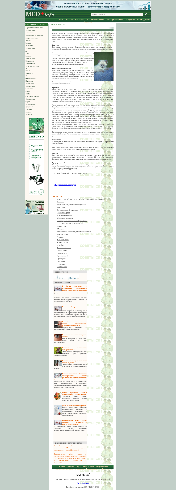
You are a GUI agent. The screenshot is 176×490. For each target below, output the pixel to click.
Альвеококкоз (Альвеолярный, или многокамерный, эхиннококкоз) (81, 199)
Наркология (29, 73)
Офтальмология (31, 78)
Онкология (29, 76)
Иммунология (30, 58)
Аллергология (30, 30)
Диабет (28, 53)
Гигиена (28, 43)
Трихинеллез (61, 253)
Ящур (59, 269)
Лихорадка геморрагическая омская (70, 223)
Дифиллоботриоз (63, 213)
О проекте (130, 20)
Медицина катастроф (32, 66)
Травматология (30, 104)
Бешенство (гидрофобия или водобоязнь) (72, 204)
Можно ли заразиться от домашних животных (74, 232)
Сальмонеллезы (63, 240)
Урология (29, 109)
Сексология (29, 89)
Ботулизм (60, 202)
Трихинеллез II (62, 256)
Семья (28, 91)
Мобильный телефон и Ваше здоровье (35, 70)
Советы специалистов (96, 20)
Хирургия (29, 112)
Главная (61, 20)
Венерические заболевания (34, 35)
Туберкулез (29, 107)
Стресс (28, 102)
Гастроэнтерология (32, 38)
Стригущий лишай (64, 248)
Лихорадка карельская (65, 218)
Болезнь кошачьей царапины (67, 210)
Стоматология (30, 99)
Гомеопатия (29, 46)
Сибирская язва (63, 242)
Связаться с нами (83, 483)
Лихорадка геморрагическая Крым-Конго (72, 221)
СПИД (28, 94)
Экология (29, 114)
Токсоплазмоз (62, 250)
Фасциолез (61, 264)
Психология (29, 81)
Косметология (30, 64)
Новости (69, 20)
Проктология (30, 84)
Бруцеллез (61, 207)
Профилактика (30, 86)
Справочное (80, 20)
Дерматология (30, 48)
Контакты (88, 22)
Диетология (29, 51)
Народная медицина (115, 20)
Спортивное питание (32, 96)
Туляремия (61, 261)
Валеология (29, 33)
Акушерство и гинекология (34, 28)
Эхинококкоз (62, 267)
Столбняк (60, 245)
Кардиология (30, 61)
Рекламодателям (143, 20)
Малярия (60, 229)
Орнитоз (60, 237)
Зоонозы (28, 56)
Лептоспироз (62, 226)
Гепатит (28, 40)
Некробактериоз (63, 234)
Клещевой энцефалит (65, 215)
